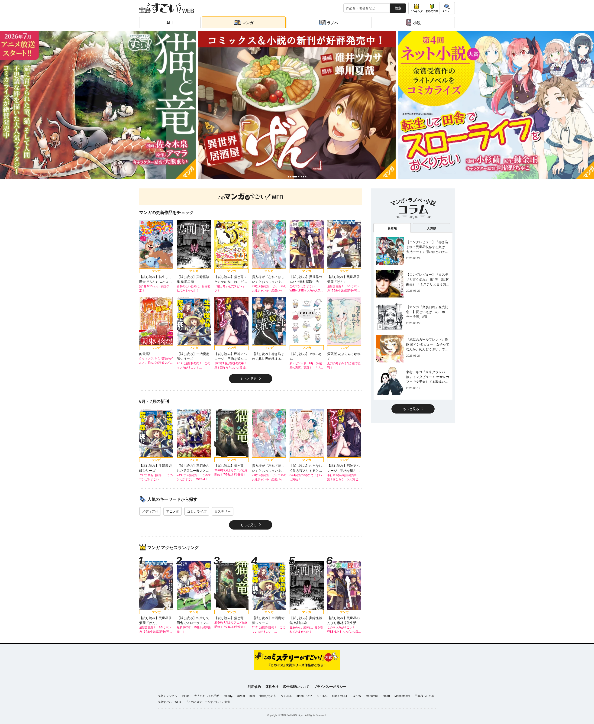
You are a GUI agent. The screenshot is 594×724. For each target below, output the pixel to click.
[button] (288, 176)
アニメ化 (172, 511)
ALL (170, 22)
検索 (398, 8)
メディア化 (150, 511)
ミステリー (222, 511)
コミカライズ (197, 511)
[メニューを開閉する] (447, 8)
